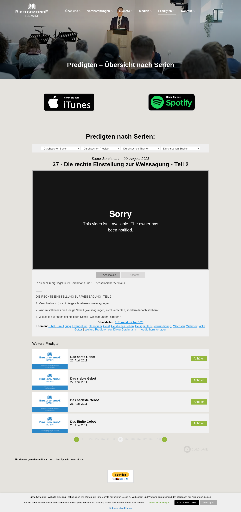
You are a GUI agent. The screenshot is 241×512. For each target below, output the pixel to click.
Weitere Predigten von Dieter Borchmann (110, 329)
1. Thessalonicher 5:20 (129, 322)
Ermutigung (63, 326)
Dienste (124, 11)
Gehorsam (95, 326)
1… (84, 439)
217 (144, 439)
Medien (144, 11)
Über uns (71, 11)
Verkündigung (163, 326)
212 (114, 439)
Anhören (134, 274)
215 (132, 439)
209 (96, 439)
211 (109, 439)
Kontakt (186, 11)
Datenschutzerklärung (120, 508)
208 (90, 439)
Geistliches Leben (122, 326)
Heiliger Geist (143, 326)
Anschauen (109, 274)
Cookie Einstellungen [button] (158, 502)
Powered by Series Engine (196, 449)
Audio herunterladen (154, 329)
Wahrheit (191, 326)
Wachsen (179, 326)
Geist (106, 326)
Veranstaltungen (98, 11)
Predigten (165, 11)
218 (150, 439)
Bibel (52, 326)
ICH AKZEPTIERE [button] (186, 502)
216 (138, 439)
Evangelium (79, 326)
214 (126, 439)
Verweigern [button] (208, 502)
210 (102, 439)
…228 (157, 439)
